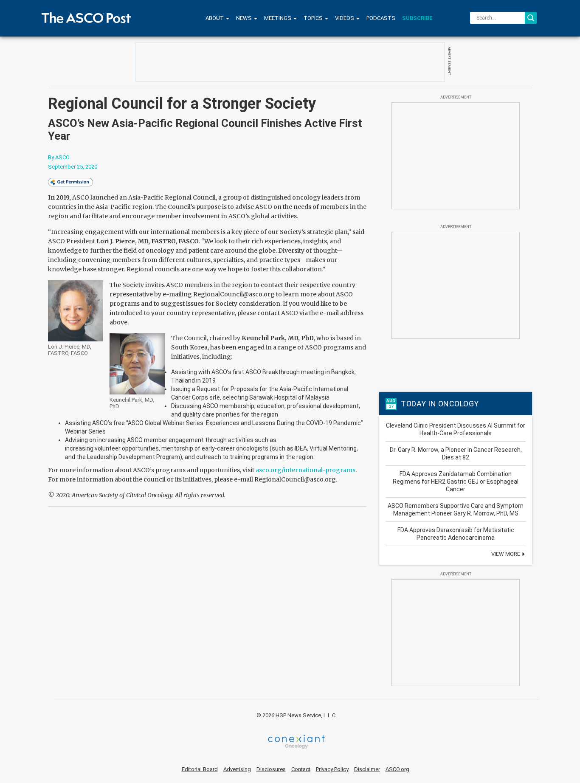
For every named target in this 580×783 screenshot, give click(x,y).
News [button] (244, 18)
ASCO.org (397, 769)
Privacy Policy (332, 769)
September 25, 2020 (72, 166)
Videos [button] (345, 18)
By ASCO (59, 157)
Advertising (237, 769)
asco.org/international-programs (305, 470)
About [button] (215, 18)
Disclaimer (367, 769)
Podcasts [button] (380, 18)
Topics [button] (314, 18)
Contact (300, 769)
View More (506, 554)
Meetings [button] (278, 18)
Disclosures (271, 769)
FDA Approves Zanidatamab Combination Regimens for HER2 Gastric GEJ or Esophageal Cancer (455, 481)
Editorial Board (200, 769)
